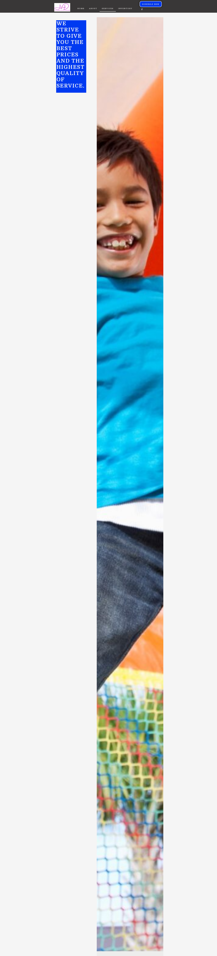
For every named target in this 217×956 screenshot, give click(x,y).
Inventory (125, 8)
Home (81, 8)
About (93, 8)
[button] (151, 4)
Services (108, 8)
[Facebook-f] (142, 9)
